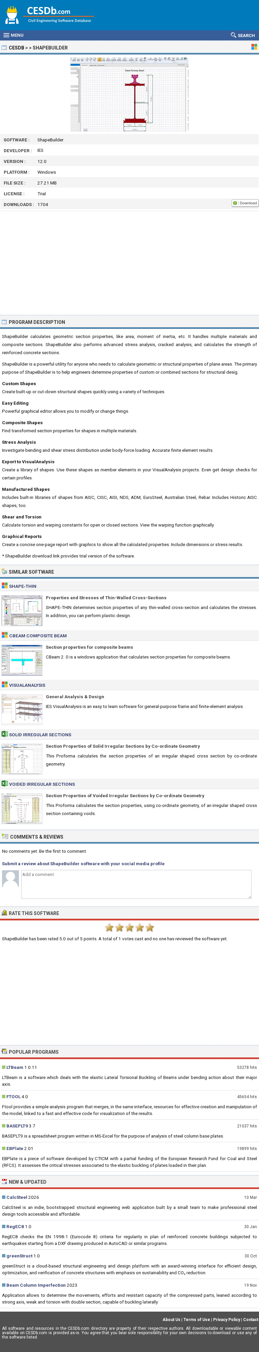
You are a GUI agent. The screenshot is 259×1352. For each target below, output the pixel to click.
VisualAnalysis (27, 685)
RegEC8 (15, 1226)
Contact (250, 1319)
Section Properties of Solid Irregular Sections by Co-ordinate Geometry (123, 746)
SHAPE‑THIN (22, 586)
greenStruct (19, 1255)
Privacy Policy (226, 1319)
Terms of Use (196, 1319)
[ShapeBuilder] (129, 94)
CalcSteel (16, 1197)
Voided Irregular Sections (42, 784)
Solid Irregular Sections (40, 734)
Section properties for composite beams (89, 647)
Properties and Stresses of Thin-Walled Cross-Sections (106, 597)
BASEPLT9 (17, 1125)
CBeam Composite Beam (38, 635)
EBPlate (14, 1148)
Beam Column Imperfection (36, 1285)
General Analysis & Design (75, 696)
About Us (171, 1319)
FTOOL (13, 1096)
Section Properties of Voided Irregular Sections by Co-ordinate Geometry (125, 795)
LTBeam (14, 1067)
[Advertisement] (129, 263)
